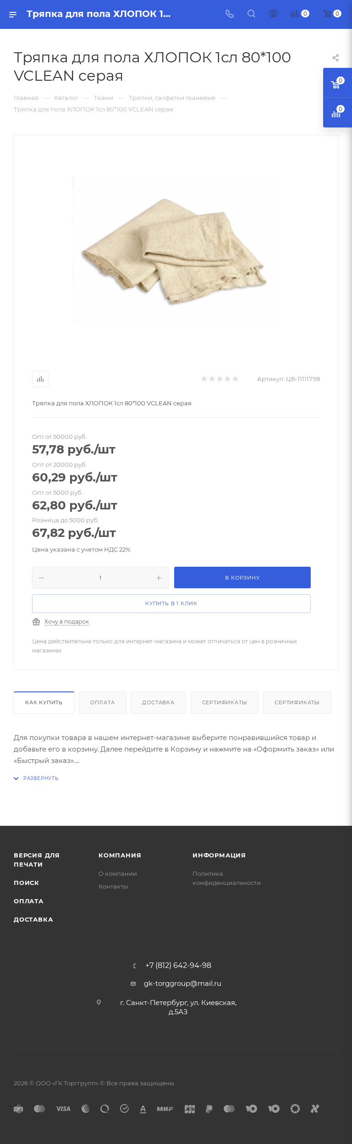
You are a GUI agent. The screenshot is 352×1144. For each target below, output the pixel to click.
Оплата (102, 702)
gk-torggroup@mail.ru (182, 983)
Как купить (44, 702)
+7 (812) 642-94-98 (178, 965)
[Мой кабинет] (273, 14)
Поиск (26, 882)
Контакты (113, 886)
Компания (120, 855)
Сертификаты (225, 702)
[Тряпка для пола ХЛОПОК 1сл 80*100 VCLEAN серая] (176, 251)
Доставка (158, 702)
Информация (219, 855)
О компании (118, 873)
